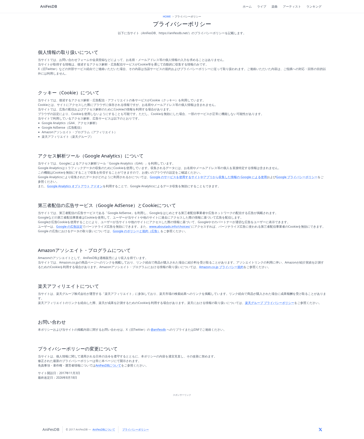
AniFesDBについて (108, 365)
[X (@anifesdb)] (320, 429)
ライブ (261, 6)
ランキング (314, 6)
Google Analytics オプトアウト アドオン (75, 186)
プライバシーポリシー (135, 429)
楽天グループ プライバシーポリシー (269, 303)
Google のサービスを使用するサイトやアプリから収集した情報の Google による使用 (208, 177)
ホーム (247, 6)
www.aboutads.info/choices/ (169, 226)
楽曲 (274, 6)
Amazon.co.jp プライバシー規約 (221, 267)
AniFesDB (48, 6)
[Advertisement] (182, 405)
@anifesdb (158, 329)
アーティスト (292, 6)
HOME (167, 16)
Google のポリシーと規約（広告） (136, 231)
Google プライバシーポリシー (297, 177)
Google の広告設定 (69, 226)
